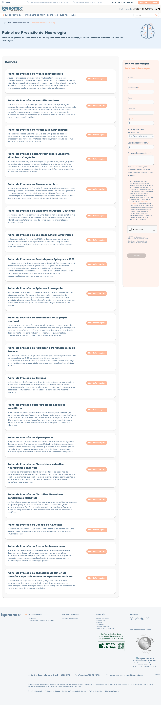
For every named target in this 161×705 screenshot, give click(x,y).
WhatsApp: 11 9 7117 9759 (89, 675)
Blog (73, 15)
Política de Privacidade (70, 691)
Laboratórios (100, 620)
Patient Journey (13, 15)
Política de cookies (95, 691)
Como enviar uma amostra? (106, 628)
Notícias (99, 622)
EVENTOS (64, 15)
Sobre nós (52, 15)
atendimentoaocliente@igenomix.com (126, 675)
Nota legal (83, 691)
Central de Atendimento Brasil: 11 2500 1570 (50, 675)
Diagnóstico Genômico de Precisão (15, 23)
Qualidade (100, 624)
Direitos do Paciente (112, 691)
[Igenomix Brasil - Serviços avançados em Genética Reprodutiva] (12, 9)
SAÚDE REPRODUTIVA (35, 15)
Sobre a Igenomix (102, 618)
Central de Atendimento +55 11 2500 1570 (49, 2)
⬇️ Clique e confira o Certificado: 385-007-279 (144, 659)
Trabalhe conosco (102, 626)
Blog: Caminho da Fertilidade (140, 629)
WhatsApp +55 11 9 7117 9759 (89, 2)
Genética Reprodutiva (70, 618)
